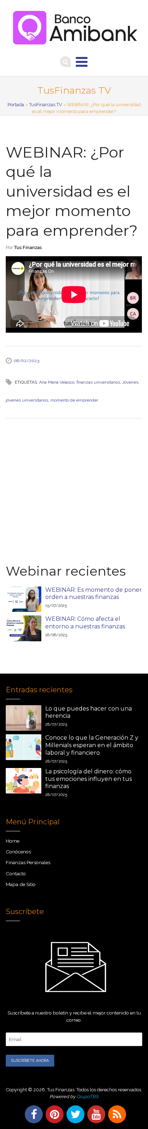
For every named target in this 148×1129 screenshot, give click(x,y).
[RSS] (115, 1114)
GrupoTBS (87, 1096)
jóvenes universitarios (27, 400)
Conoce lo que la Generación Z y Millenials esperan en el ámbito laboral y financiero (91, 745)
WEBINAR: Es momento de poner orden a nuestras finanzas (93, 593)
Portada (16, 104)
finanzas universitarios (98, 382)
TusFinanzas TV (45, 104)
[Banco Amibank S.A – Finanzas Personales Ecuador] (74, 25)
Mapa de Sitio (21, 884)
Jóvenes (130, 382)
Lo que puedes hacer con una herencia (88, 712)
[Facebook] (32, 1114)
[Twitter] (74, 1114)
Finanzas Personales (28, 862)
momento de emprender (74, 400)
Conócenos (18, 851)
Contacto (16, 873)
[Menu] (82, 62)
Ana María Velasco (56, 382)
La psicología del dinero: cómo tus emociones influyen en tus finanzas (88, 779)
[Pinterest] (53, 1114)
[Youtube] (94, 1114)
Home (12, 841)
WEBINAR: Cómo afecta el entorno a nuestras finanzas (85, 622)
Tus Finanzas (28, 247)
